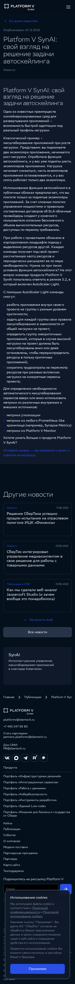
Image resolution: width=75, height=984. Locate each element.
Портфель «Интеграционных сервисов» (31, 782)
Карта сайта (11, 865)
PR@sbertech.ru (14, 748)
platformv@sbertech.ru (19, 719)
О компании (11, 841)
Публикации (32, 697)
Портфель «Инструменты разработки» (30, 800)
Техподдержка (13, 871)
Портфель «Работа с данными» (24, 788)
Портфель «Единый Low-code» (24, 806)
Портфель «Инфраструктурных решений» (32, 776)
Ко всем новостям (23, 21)
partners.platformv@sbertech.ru (25, 736)
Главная (8, 697)
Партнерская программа (20, 853)
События (9, 835)
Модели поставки (15, 847)
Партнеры (10, 859)
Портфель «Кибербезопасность (25, 794)
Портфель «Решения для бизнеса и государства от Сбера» (36, 813)
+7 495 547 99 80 (15, 726)
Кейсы (7, 823)
